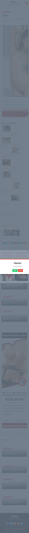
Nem (20, 270)
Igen (15, 270)
